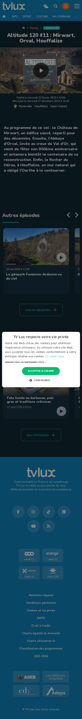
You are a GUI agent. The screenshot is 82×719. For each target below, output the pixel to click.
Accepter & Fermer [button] (41, 371)
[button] (41, 362)
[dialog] (41, 359)
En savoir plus (54, 356)
